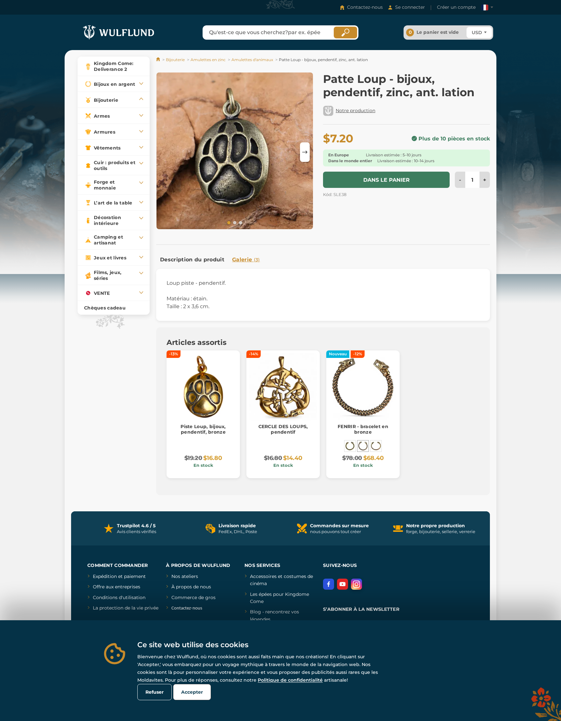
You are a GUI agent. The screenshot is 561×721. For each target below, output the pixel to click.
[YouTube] (342, 584)
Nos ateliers (184, 576)
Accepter (192, 692)
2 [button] (234, 222)
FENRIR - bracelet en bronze (363, 429)
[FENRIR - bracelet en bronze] (363, 446)
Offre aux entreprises (116, 587)
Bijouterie (175, 59)
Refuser (154, 692)
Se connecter (410, 7)
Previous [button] (164, 152)
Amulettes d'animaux (252, 59)
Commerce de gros (193, 597)
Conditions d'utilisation (119, 597)
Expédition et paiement (119, 576)
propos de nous (193, 587)
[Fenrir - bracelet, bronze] (376, 446)
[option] (234, 151)
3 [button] (240, 222)
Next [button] (305, 152)
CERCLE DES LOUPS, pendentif (283, 429)
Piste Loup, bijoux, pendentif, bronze (203, 429)
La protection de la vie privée (125, 608)
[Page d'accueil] (158, 59)
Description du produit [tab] (192, 259)
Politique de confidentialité (290, 680)
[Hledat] (345, 32)
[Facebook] (328, 584)
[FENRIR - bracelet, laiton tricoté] (350, 446)
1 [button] (228, 222)
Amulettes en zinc (208, 59)
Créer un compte (456, 7)
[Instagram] (356, 584)
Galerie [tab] (246, 259)
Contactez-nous (365, 7)
